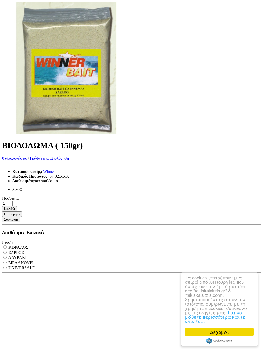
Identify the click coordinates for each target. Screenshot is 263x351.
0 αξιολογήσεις (14, 158)
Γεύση (7, 242)
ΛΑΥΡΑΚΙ (16, 257)
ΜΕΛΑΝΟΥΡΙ (20, 263)
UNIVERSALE (21, 268)
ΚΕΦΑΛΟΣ (17, 247)
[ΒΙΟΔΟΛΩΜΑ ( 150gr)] (66, 133)
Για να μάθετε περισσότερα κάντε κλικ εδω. (215, 316)
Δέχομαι (219, 332)
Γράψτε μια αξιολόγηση (49, 158)
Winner (49, 171)
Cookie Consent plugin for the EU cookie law (219, 341)
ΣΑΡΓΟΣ (15, 252)
